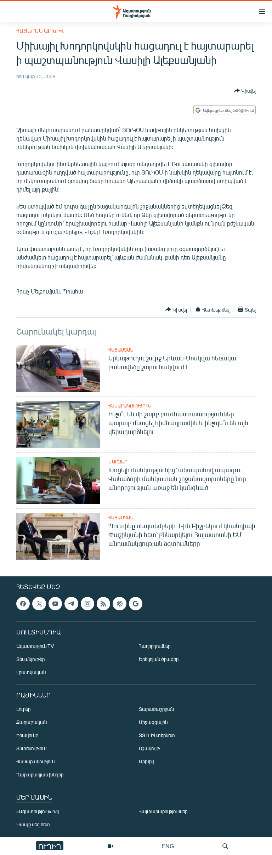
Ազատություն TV (35, 646)
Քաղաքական (31, 722)
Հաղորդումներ (154, 646)
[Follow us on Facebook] (23, 603)
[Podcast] (119, 603)
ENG (168, 846)
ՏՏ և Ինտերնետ (157, 736)
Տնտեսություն (31, 749)
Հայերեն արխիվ (40, 30)
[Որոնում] (225, 846)
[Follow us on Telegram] (71, 603)
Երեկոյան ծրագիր (158, 659)
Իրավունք (27, 736)
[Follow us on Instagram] (87, 603)
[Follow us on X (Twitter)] (39, 603)
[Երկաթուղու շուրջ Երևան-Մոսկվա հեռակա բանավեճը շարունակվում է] (58, 368)
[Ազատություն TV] (110, 846)
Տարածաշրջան (156, 709)
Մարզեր (117, 461)
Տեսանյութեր (30, 659)
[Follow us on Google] (135, 603)
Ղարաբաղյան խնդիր (39, 775)
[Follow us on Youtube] (55, 603)
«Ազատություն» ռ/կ (37, 812)
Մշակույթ (149, 749)
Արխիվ (146, 762)
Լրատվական (31, 672)
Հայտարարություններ (163, 812)
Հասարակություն (129, 406)
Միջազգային (153, 722)
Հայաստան (120, 350)
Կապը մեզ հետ (33, 825)
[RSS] (103, 603)
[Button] (245, 90)
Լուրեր (23, 709)
